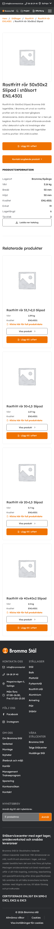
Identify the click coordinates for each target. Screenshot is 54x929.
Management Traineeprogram (11, 773)
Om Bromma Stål (12, 738)
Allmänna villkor (15, 917)
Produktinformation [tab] (18, 169)
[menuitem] (35, 11)
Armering (34, 700)
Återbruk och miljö (12, 760)
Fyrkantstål (35, 683)
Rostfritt (29, 18)
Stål (31, 666)
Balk (31, 672)
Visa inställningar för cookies (27, 922)
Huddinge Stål (37, 753)
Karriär (6, 766)
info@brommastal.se (14, 3)
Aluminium (35, 694)
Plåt (31, 705)
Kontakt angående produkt (26, 159)
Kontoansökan (10, 786)
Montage (7, 749)
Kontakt (7, 792)
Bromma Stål (36, 742)
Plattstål (33, 678)
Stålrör (32, 711)
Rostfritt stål (36, 689)
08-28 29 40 (12, 674)
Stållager (16, 18)
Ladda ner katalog (29, 222)
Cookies (36, 917)
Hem (4, 18)
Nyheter (7, 754)
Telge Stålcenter (38, 747)
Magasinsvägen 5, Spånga (16, 683)
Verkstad (7, 743)
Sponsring (8, 780)
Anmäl (45, 816)
